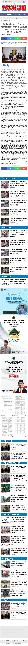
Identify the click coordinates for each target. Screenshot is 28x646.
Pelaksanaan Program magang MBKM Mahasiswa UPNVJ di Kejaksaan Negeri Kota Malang (18, 583)
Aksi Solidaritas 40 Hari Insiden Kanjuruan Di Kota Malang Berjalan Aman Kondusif (18, 564)
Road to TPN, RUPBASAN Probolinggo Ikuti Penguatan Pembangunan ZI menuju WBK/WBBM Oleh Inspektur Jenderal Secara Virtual (13, 540)
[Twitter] (10, 38)
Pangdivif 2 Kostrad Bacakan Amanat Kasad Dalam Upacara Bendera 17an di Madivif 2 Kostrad (18, 498)
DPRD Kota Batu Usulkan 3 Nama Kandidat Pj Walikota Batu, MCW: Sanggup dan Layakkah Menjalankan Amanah (18, 456)
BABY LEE (12, 643)
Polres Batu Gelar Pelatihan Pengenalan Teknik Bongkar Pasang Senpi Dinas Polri (17, 193)
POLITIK (18, 15)
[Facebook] (4, 38)
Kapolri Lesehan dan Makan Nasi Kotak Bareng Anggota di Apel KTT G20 (18, 211)
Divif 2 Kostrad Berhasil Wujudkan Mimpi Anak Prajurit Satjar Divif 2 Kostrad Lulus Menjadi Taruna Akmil (18, 593)
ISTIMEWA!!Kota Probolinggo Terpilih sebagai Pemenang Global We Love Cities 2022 (18, 281)
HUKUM (10, 15)
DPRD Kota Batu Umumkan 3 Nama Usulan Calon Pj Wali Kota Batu (18, 446)
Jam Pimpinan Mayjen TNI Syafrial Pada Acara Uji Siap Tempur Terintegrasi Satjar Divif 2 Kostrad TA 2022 (18, 488)
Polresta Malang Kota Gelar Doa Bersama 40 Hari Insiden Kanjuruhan (18, 220)
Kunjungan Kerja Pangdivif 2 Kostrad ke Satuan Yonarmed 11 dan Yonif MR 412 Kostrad (18, 507)
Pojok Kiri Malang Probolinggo (16, 640)
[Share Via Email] (24, 38)
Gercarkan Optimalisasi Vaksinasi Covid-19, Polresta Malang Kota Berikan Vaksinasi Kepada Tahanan (18, 184)
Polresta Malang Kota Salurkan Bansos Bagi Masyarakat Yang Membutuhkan (18, 202)
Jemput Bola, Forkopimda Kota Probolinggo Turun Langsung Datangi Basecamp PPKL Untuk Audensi (18, 551)
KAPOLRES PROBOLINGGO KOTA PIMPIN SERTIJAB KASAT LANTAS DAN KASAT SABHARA (18, 529)
